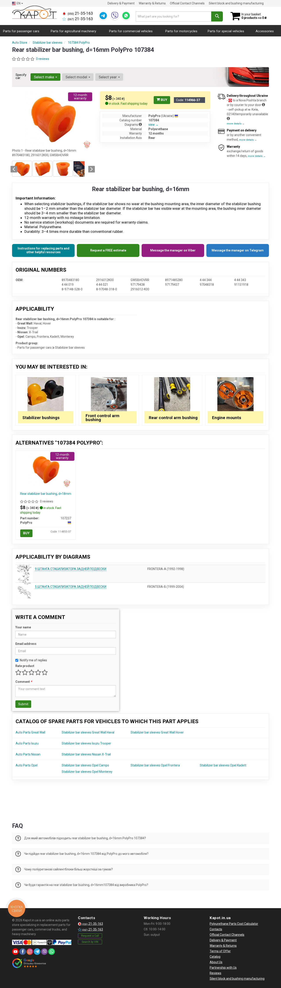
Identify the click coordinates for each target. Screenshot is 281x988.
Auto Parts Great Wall (30, 732)
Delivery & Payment (121, 3)
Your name (23, 627)
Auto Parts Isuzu (27, 743)
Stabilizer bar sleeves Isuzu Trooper (86, 743)
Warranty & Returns (152, 3)
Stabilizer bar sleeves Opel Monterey (87, 771)
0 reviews (42, 59)
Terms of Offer (220, 951)
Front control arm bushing (102, 417)
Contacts (216, 929)
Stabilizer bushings (40, 417)
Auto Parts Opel (27, 765)
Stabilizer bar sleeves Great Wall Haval (88, 732)
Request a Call (90, 935)
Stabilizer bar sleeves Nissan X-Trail (86, 754)
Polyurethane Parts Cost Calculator (234, 923)
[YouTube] (15, 951)
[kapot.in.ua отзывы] (29, 963)
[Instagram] (30, 951)
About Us (216, 962)
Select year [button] (108, 77)
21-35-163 (80, 13)
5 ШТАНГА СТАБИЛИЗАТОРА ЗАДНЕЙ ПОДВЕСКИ (70, 586)
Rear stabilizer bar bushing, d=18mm (45, 493)
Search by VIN (90, 941)
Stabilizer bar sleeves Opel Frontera (155, 765)
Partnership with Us (223, 967)
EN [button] (18, 3)
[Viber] (114, 15)
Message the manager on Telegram (238, 250)
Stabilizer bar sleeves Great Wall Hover (157, 732)
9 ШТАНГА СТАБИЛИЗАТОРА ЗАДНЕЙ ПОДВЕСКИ (70, 569)
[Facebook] (22, 951)
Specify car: (21, 76)
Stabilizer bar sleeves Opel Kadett (223, 765)
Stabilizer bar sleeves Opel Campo (85, 765)
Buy (163, 100)
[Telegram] (103, 15)
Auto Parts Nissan (28, 754)
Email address (25, 644)
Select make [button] (44, 77)
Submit (23, 704)
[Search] (217, 16)
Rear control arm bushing (173, 417)
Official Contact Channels (187, 3)
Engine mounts (226, 417)
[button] (14, 169)
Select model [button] (76, 77)
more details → (236, 123)
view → (153, 124)
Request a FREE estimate (108, 250)
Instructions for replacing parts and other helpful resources (43, 250)
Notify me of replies (33, 660)
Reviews (215, 973)
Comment (23, 681)
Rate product (24, 666)
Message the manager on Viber (173, 250)
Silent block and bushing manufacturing (236, 3)
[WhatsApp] (126, 15)
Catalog (215, 956)
